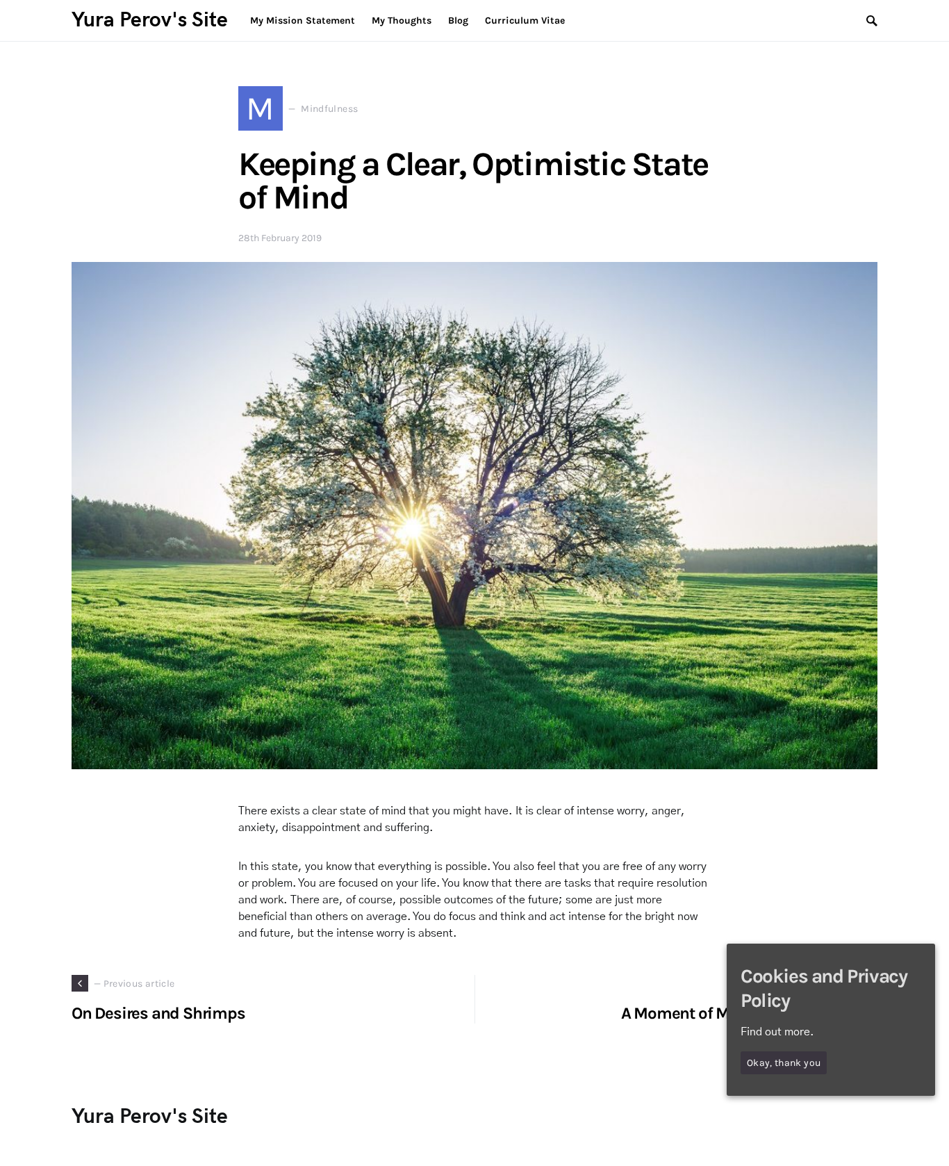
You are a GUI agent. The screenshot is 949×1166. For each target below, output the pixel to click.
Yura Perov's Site (150, 20)
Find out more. (777, 1031)
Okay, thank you (783, 1063)
